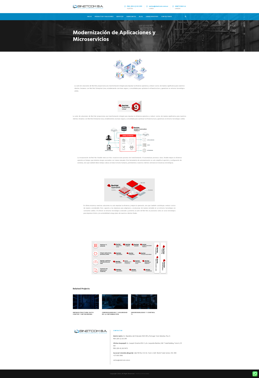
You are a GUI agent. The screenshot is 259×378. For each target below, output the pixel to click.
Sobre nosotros (152, 16)
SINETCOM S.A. (180, 6)
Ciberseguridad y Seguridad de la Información (115, 304)
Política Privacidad (142, 374)
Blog (141, 16)
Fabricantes (131, 16)
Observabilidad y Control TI (144, 304)
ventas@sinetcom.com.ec (158, 6)
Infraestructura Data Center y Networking (86, 304)
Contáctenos (166, 16)
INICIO (89, 16)
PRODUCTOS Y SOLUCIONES (104, 16)
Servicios (119, 16)
